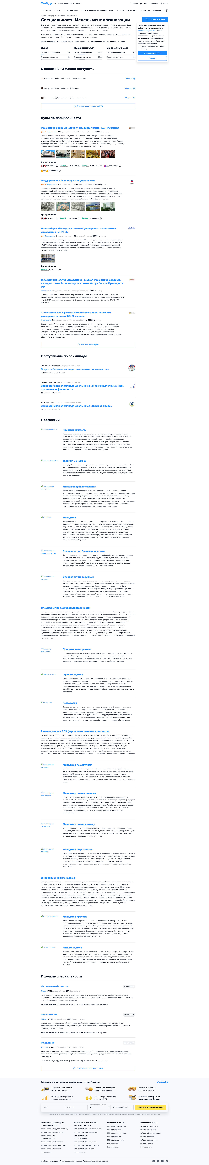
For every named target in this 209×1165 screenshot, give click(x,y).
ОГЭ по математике (148, 1130)
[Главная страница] (46, 3)
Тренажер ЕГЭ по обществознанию (48, 1137)
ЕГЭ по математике (114, 1130)
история (75, 88)
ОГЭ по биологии (147, 1137)
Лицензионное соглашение (71, 1161)
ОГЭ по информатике (148, 1140)
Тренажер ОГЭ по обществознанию (81, 1137)
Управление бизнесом (54, 986)
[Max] (166, 1161)
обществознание (79, 78)
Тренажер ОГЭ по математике (86, 1132)
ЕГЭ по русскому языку (116, 1126)
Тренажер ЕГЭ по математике (52, 1132)
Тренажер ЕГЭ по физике (51, 1149)
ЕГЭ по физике (113, 1144)
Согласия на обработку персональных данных (112, 1114)
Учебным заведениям (49, 1161)
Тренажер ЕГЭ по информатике (53, 1145)
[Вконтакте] (153, 1161)
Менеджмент (49, 1014)
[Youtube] (162, 1161)
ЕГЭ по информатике (115, 1140)
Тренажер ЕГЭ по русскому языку (54, 1129)
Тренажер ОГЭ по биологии (85, 1142)
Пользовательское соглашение (95, 1161)
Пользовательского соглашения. (150, 1114)
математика (48, 78)
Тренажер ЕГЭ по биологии (52, 1142)
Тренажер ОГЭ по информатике (86, 1145)
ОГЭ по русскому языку (149, 1126)
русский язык (62, 78)
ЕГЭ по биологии (114, 1137)
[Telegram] (158, 1161)
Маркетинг (47, 1042)
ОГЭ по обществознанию (150, 1133)
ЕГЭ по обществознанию (117, 1133)
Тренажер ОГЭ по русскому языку (87, 1129)
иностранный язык (79, 98)
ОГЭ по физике (146, 1144)
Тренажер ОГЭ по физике (84, 1149)
